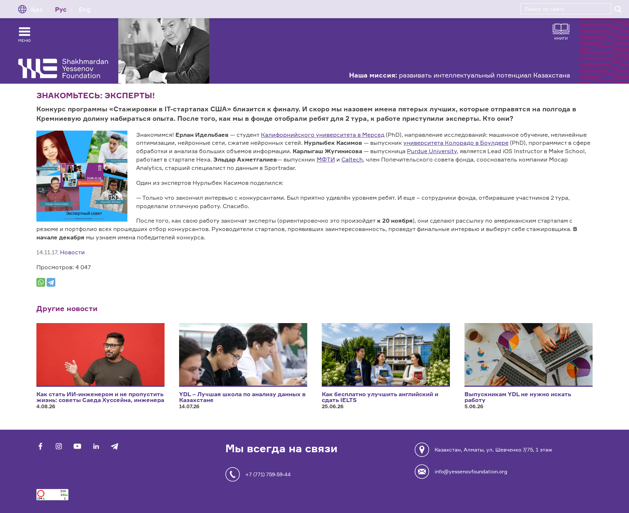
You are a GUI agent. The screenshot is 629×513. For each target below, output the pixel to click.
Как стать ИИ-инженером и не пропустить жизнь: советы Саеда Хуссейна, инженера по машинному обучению (100, 400)
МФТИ (326, 159)
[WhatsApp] (40, 282)
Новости (72, 252)
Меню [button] (24, 40)
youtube (77, 446)
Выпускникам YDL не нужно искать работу (517, 397)
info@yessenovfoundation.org (471, 471)
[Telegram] (51, 282)
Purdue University (432, 151)
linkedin (96, 446)
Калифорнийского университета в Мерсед (322, 134)
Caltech (352, 159)
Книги (561, 38)
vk (59, 446)
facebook (40, 446)
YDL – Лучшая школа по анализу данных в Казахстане (242, 397)
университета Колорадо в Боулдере (456, 142)
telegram (114, 446)
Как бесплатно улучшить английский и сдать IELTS (380, 397)
